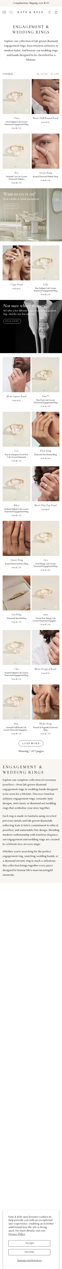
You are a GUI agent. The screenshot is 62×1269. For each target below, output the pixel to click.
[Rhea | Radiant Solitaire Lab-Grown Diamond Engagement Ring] (16, 483)
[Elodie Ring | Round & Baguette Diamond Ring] (46, 701)
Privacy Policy (16, 1234)
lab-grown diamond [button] (46, 41)
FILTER (44, 74)
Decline (29, 1252)
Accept (29, 1243)
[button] (4, 12)
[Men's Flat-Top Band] (46, 483)
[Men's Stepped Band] (46, 647)
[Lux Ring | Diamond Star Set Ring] (16, 592)
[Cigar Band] (16, 262)
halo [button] (50, 799)
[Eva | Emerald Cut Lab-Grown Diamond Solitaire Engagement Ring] (16, 151)
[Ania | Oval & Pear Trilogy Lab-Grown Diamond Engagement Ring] (46, 592)
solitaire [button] (8, 799)
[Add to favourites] (26, 110)
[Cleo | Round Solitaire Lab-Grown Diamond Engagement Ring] (16, 647)
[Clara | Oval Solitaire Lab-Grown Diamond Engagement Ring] (16, 96)
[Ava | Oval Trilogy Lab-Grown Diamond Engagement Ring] (46, 538)
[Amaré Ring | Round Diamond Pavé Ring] (16, 538)
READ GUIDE (12, 321)
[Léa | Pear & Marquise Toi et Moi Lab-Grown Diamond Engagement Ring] (16, 429)
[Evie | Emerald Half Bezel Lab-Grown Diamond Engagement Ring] (16, 701)
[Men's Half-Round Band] (46, 96)
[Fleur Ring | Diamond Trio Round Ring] (46, 429)
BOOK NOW (11, 206)
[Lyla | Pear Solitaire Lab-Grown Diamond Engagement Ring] (46, 262)
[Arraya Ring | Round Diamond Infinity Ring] (46, 151)
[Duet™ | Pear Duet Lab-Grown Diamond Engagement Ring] (46, 374)
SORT (56, 74)
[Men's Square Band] (16, 374)
